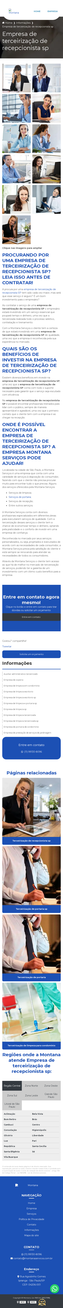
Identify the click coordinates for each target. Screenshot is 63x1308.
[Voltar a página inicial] (13, 11)
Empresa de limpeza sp (15, 709)
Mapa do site (31, 1235)
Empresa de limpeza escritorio (18, 691)
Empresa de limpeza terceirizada (20, 715)
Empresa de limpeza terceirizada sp (21, 721)
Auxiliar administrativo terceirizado (21, 674)
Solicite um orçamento (32, 654)
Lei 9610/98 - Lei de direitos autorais (31, 1173)
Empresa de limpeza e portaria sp (20, 703)
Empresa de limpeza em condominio (22, 686)
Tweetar (6, 646)
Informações (23, 22)
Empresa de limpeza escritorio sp (20, 697)
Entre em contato (31, 617)
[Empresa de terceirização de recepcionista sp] (16, 78)
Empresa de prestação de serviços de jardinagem (27, 733)
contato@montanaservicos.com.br (32, 1258)
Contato (31, 1224)
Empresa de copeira (13, 680)
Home (37, 11)
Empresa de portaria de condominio (21, 727)
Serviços (31, 1213)
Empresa (52, 11)
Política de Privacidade (31, 1219)
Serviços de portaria (20, 497)
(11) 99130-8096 (33, 751)
